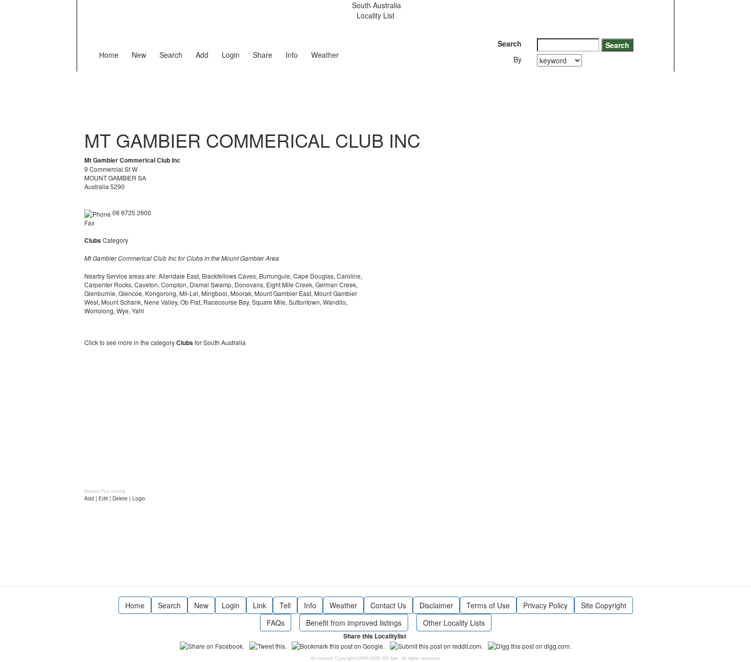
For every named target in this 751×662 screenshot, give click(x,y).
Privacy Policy (545, 605)
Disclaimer (436, 605)
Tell (285, 605)
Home (109, 55)
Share (262, 55)
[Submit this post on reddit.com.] (436, 645)
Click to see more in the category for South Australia (165, 342)
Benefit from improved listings (354, 623)
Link (259, 605)
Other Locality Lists (454, 623)
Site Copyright (603, 605)
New (139, 55)
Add (202, 55)
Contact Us (388, 605)
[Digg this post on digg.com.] (529, 645)
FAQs (276, 623)
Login (231, 55)
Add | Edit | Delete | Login (115, 498)
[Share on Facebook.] (212, 645)
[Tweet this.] (268, 645)
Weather (325, 55)
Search (170, 55)
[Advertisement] (270, 95)
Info (292, 55)
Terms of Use (488, 605)
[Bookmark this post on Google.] (338, 645)
